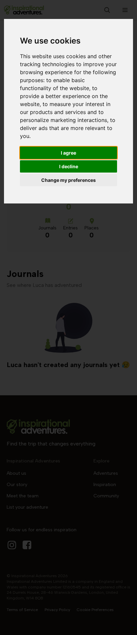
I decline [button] (68, 166)
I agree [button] (68, 153)
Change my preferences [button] (68, 180)
